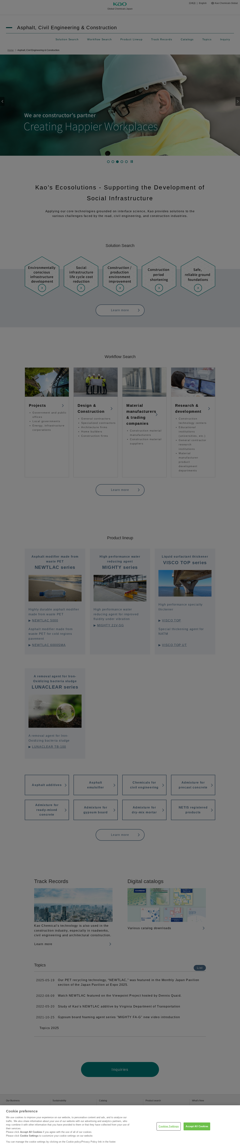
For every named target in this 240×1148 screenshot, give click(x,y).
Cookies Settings (169, 1126)
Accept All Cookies (197, 1126)
